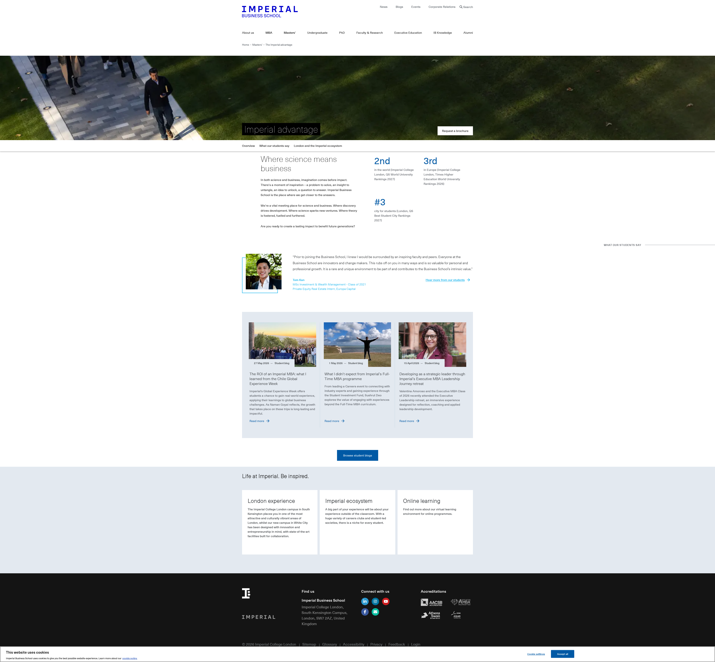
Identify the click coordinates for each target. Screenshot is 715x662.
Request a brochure (455, 131)
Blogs (399, 7)
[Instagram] (375, 601)
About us (248, 33)
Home (245, 44)
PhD (342, 33)
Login (415, 644)
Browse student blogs (357, 455)
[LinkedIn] (365, 601)
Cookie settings (536, 653)
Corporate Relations (442, 7)
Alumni (468, 33)
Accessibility (353, 644)
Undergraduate (317, 33)
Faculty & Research (369, 33)
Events (415, 7)
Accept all (562, 653)
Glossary (329, 644)
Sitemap (309, 644)
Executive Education (408, 33)
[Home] (298, 11)
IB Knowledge (442, 33)
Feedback (396, 644)
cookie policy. (129, 658)
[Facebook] (365, 612)
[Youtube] (386, 601)
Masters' (290, 32)
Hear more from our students (445, 280)
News (383, 7)
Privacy (376, 644)
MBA (269, 32)
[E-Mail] (375, 612)
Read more (257, 421)
